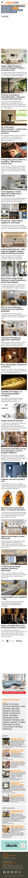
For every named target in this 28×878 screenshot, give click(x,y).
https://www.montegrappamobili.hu (10, 779)
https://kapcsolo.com (7, 759)
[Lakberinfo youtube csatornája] (16, 872)
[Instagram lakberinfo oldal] (8, 872)
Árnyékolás (5, 10)
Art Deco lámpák (13, 704)
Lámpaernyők (13, 722)
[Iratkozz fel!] (14, 850)
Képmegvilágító (13, 715)
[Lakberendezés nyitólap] (11, 2)
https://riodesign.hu (7, 747)
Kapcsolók (5, 715)
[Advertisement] (14, 33)
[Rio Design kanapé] (14, 693)
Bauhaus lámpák (15, 706)
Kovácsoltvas (6, 12)
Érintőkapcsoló (7, 711)
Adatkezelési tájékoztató (9, 855)
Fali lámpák (6, 713)
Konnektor (16, 717)
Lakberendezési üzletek (11, 700)
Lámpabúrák (6, 722)
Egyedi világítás (15, 708)
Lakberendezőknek (8, 864)
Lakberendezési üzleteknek (10, 862)
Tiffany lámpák (18, 726)
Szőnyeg (21, 6)
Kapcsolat (5, 854)
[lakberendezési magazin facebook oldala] (4, 872)
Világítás (4, 702)
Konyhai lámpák (7, 720)
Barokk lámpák (6, 706)
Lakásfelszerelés (16, 10)
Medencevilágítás (7, 724)
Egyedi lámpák (6, 708)
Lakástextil (5, 6)
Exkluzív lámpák (16, 711)
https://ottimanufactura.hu (8, 792)
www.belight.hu (14, 767)
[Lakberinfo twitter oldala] (12, 872)
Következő (19, 641)
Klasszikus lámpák (7, 717)
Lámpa (15, 8)
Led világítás (21, 722)
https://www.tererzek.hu (8, 823)
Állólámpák (5, 704)
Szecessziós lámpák (8, 726)
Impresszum (6, 857)
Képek (14, 12)
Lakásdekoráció (6, 8)
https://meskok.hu (6, 837)
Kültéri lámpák (15, 720)
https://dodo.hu (14, 801)
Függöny (14, 6)
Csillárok (23, 706)
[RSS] (19, 872)
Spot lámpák (16, 724)
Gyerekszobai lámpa (15, 713)
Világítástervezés (7, 729)
